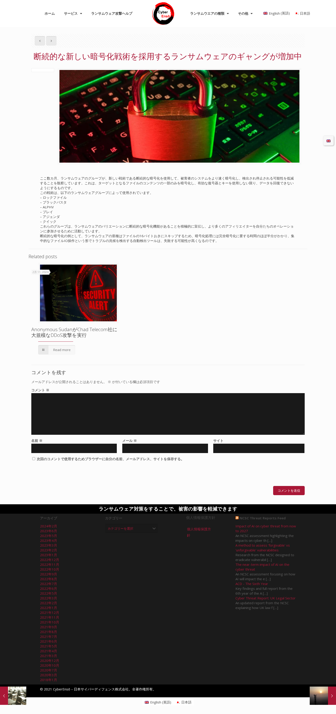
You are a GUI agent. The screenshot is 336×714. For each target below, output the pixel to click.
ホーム (50, 13)
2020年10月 (49, 665)
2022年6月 (48, 588)
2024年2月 (48, 526)
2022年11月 (49, 564)
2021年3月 (48, 655)
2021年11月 (49, 617)
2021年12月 (49, 612)
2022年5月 (48, 593)
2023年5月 (48, 535)
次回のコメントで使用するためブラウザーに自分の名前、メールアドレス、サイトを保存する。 (110, 458)
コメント (40, 390)
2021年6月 (48, 641)
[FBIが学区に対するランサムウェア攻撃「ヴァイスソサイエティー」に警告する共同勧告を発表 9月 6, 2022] (13, 696)
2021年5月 (48, 646)
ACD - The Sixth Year (251, 583)
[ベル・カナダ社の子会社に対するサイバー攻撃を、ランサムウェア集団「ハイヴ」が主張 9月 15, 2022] (323, 696)
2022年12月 (49, 559)
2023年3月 (48, 545)
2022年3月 (48, 598)
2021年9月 (48, 627)
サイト (218, 440)
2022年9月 (48, 574)
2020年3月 (48, 675)
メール (129, 440)
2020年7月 (48, 670)
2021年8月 (48, 631)
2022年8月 (48, 579)
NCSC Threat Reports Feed (263, 518)
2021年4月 (48, 651)
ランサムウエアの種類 (207, 13)
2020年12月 (49, 660)
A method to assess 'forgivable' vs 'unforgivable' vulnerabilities (262, 547)
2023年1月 (48, 555)
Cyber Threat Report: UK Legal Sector (265, 598)
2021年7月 (48, 636)
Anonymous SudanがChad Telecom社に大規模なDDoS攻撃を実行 (74, 332)
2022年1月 (48, 607)
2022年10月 (49, 569)
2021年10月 (49, 622)
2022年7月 (48, 583)
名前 (37, 440)
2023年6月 (48, 531)
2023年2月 (48, 550)
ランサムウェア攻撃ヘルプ (111, 13)
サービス (71, 13)
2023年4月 (48, 540)
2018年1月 (48, 679)
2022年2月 (48, 603)
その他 (243, 13)
